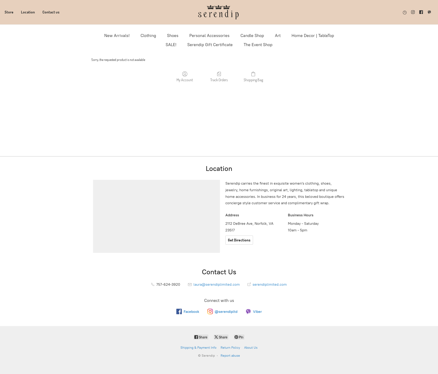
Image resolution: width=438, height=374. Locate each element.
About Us (251, 348)
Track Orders (219, 80)
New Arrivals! (117, 35)
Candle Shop (252, 35)
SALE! (171, 44)
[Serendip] (219, 12)
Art (278, 35)
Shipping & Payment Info (198, 348)
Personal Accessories (209, 35)
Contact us (51, 12)
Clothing (148, 35)
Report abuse (230, 356)
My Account (185, 80)
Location (28, 12)
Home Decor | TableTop (313, 35)
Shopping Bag (253, 80)
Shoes (172, 35)
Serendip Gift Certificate (210, 44)
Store (9, 12)
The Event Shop (258, 44)
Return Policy (230, 348)
